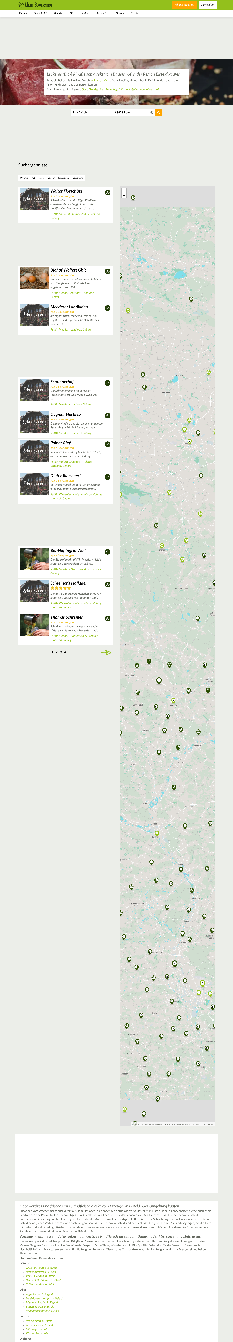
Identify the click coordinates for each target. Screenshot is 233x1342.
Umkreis (24, 178)
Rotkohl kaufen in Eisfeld (40, 1284)
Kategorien (63, 178)
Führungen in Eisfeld (38, 1329)
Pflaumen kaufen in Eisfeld (42, 1302)
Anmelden (207, 4)
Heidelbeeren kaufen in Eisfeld (44, 1298)
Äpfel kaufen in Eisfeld (39, 1294)
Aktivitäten (103, 13)
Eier (102, 89)
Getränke (136, 13)
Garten (120, 13)
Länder (51, 178)
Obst (72, 13)
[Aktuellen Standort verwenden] (152, 113)
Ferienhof (111, 89)
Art (33, 178)
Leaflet (136, 1124)
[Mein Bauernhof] (40, 5)
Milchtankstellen (129, 89)
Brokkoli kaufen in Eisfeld (41, 1272)
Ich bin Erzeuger (184, 4)
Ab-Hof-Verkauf (149, 89)
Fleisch (23, 13)
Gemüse (58, 13)
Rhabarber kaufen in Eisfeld (42, 1311)
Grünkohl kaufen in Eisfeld (42, 1268)
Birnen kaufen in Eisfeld (40, 1306)
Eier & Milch (40, 13)
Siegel (41, 178)
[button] (149, 662)
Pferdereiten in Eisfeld (39, 1321)
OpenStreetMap (208, 1124)
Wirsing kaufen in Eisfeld (40, 1276)
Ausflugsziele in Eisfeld (39, 1325)
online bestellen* (100, 80)
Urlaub (86, 13)
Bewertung (78, 178)
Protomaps (195, 1124)
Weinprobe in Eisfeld (38, 1333)
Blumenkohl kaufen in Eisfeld (43, 1280)
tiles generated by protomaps (178, 1124)
